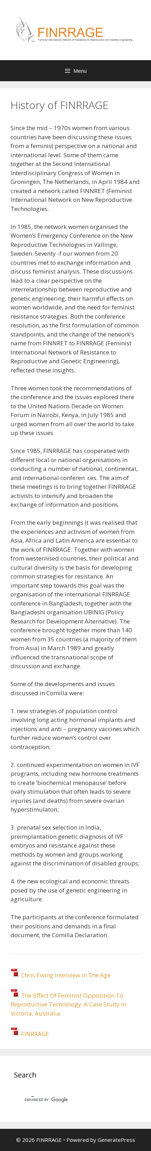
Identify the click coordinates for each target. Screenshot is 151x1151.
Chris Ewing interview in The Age (66, 975)
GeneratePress (116, 1139)
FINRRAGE (34, 1034)
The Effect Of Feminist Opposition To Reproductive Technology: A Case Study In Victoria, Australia (68, 1004)
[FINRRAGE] (75, 29)
